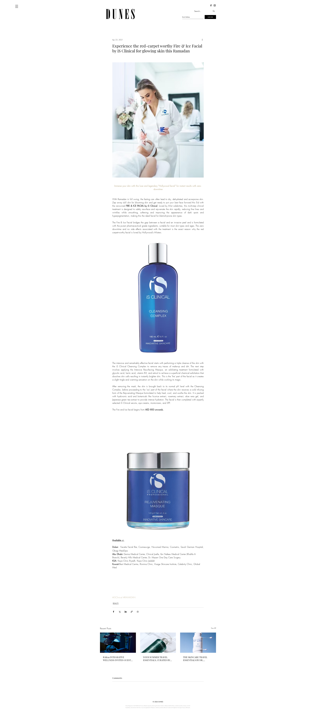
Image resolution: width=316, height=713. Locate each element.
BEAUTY (116, 603)
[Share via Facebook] (113, 611)
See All (213, 628)
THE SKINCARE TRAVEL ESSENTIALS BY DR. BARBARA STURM (195, 659)
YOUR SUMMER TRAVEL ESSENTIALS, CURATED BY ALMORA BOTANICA (156, 659)
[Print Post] (138, 611)
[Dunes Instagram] (214, 5)
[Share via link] (131, 611)
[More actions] (202, 39)
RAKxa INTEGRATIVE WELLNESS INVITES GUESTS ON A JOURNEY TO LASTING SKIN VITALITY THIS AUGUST (117, 659)
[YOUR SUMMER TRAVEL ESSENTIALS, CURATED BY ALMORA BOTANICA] (158, 643)
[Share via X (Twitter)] (119, 611)
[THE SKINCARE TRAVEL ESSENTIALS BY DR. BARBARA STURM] (198, 643)
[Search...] (213, 11)
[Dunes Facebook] (211, 5)
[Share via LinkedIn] (125, 611)
